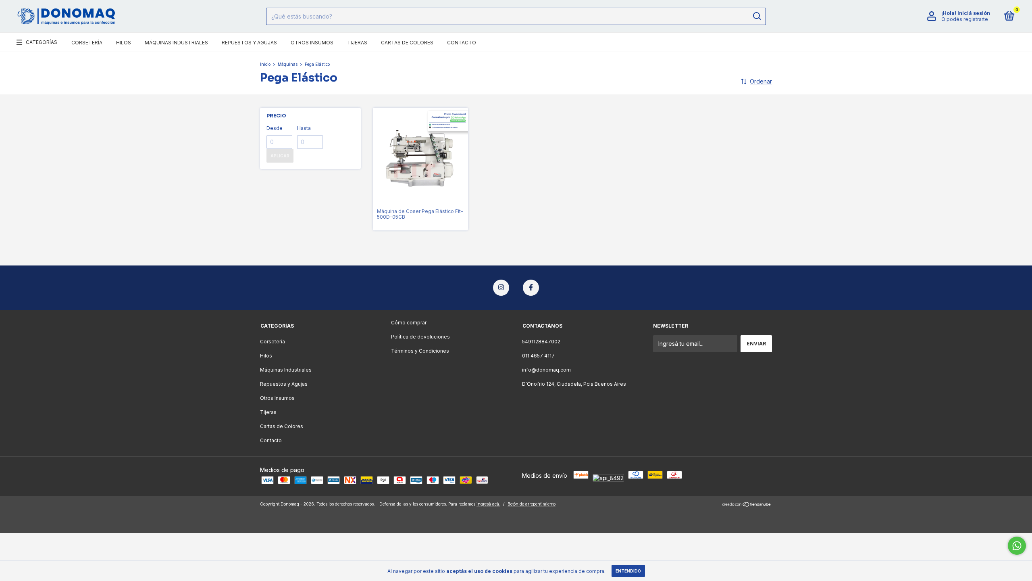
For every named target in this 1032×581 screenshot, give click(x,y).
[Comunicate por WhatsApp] (1017, 546)
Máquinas (288, 64)
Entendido (628, 570)
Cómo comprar (409, 323)
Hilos (123, 43)
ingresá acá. (488, 504)
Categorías (41, 42)
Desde (274, 128)
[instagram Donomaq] (501, 288)
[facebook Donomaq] (531, 288)
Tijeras (357, 43)
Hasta (304, 128)
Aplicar (279, 155)
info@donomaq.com (546, 370)
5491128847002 (541, 342)
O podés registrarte (964, 19)
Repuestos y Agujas (249, 43)
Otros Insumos (312, 43)
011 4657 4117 (538, 356)
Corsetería (86, 43)
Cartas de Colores (407, 43)
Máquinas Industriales (176, 43)
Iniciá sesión (973, 13)
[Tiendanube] (747, 505)
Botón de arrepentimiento (532, 504)
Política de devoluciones (420, 337)
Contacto (461, 43)
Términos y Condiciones (420, 351)
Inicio (265, 64)
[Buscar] (756, 16)
